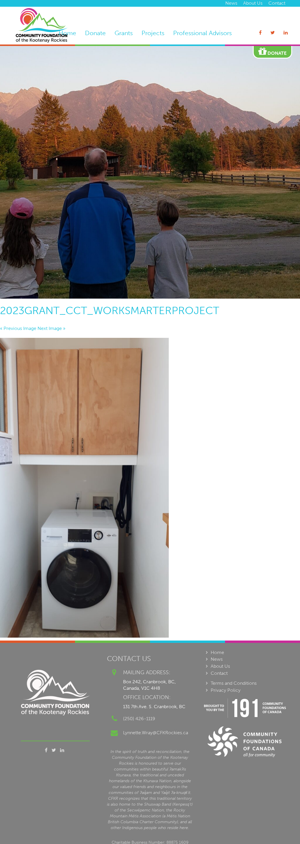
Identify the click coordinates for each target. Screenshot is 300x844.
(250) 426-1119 (139, 718)
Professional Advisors (202, 33)
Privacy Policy (226, 690)
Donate (95, 33)
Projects (153, 33)
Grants (124, 33)
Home (67, 33)
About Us (252, 3)
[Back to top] (283, 827)
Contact (276, 3)
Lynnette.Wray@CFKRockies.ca (155, 732)
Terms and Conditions (234, 683)
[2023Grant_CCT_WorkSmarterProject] (150, 488)
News (231, 3)
